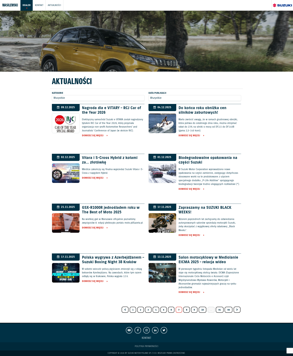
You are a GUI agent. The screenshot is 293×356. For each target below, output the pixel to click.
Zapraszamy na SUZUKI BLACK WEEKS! (205, 210)
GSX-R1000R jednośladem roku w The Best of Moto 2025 (111, 210)
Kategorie (57, 93)
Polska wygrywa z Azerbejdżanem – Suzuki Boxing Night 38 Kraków (113, 260)
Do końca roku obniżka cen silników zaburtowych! (202, 110)
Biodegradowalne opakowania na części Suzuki (208, 160)
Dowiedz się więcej (92, 135)
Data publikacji (157, 93)
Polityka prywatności (146, 346)
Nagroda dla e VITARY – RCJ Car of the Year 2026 (111, 110)
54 (219, 310)
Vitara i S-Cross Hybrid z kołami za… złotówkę (109, 160)
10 (202, 310)
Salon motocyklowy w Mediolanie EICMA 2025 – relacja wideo (208, 260)
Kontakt (39, 5)
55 (228, 310)
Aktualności (54, 5)
